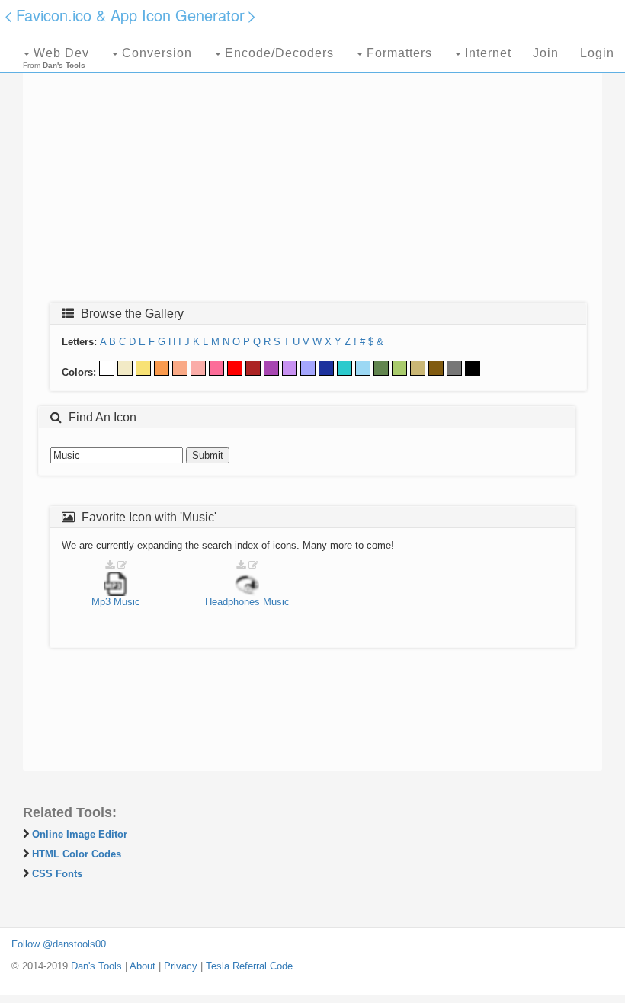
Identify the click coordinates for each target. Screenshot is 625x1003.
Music (127, 601)
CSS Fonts (57, 874)
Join (546, 52)
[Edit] (122, 565)
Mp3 (101, 601)
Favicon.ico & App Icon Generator (130, 15)
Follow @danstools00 (58, 944)
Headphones (232, 601)
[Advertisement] (312, 180)
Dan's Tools (96, 966)
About (142, 966)
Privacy (180, 966)
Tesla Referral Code (249, 966)
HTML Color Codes (76, 854)
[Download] (109, 565)
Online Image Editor (79, 834)
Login (597, 52)
